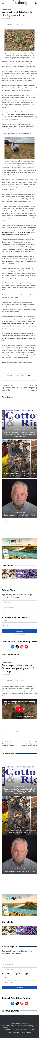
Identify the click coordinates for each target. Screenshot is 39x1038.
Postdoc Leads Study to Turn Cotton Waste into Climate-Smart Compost (20, 474)
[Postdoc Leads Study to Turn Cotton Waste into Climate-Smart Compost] (19, 459)
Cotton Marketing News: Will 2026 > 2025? (20, 515)
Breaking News (6, 9)
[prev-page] (3, 521)
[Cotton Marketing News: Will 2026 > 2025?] (19, 498)
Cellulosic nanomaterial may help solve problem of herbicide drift (10, 388)
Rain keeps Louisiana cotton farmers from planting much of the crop (29, 388)
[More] (29, 24)
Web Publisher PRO (22, 1023)
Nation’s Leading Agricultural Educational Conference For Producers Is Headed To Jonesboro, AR (19, 434)
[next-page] (6, 521)
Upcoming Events (10, 654)
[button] (36, 3)
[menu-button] (3, 3)
